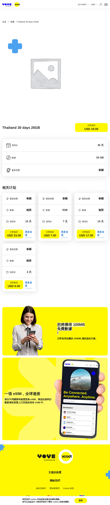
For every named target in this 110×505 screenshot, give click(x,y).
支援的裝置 (55, 472)
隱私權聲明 (55, 488)
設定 (32, 502)
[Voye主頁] (11, 4)
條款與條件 (41, 488)
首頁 (4, 22)
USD (93, 4)
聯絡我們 (55, 480)
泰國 (12, 22)
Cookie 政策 (68, 488)
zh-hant (82, 4)
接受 (81, 500)
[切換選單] (106, 5)
